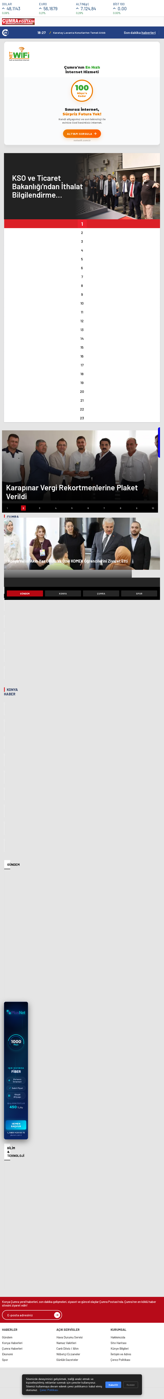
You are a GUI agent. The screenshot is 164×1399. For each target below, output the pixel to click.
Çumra (101, 593)
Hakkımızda (118, 1337)
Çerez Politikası (120, 1359)
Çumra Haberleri (12, 1348)
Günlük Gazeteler (67, 1359)
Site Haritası (118, 1343)
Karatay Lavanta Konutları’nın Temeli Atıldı (79, 32)
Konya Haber (11, 691)
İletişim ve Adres (121, 1354)
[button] (82, 223)
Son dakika (140, 32)
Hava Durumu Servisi (69, 1337)
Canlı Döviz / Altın (67, 1348)
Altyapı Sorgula (79, 133)
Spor (139, 593)
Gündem (25, 593)
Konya (63, 593)
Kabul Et (113, 1384)
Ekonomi (7, 1354)
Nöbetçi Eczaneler (68, 1354)
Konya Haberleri (12, 1343)
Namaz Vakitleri (66, 1343)
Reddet (131, 1384)
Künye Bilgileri (120, 1348)
